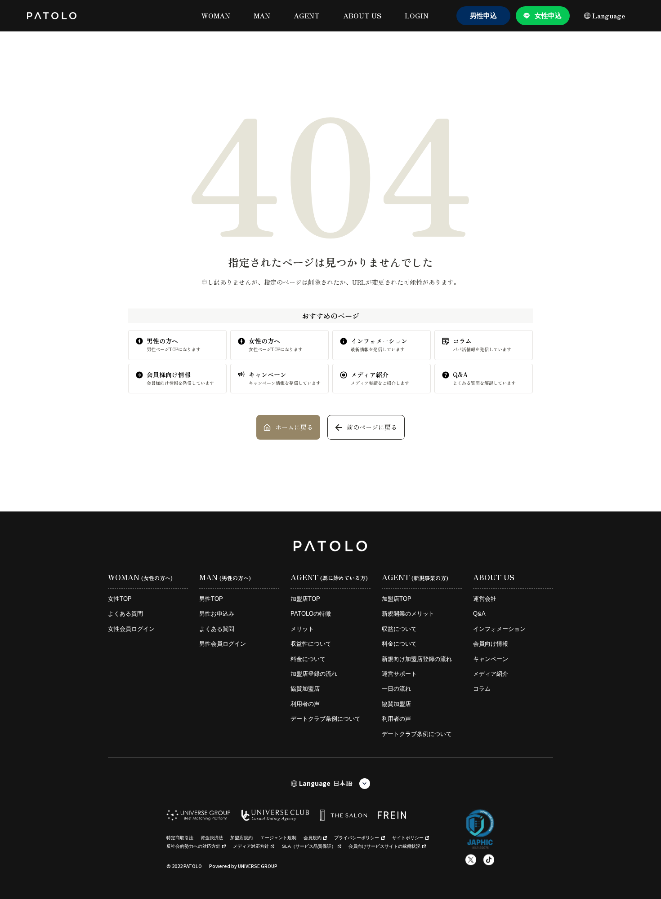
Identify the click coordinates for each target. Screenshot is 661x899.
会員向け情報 (490, 644)
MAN (262, 15)
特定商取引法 (179, 837)
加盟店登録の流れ (313, 674)
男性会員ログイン (222, 644)
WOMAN (215, 15)
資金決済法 (212, 837)
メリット (302, 629)
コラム (482, 689)
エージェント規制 (278, 837)
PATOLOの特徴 (310, 614)
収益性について (310, 644)
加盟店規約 (241, 837)
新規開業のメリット (408, 614)
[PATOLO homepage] (51, 15)
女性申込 (548, 15)
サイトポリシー (408, 837)
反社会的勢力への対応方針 (193, 846)
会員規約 (313, 837)
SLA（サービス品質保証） (309, 846)
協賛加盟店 (305, 689)
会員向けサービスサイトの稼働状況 (384, 846)
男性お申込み (216, 614)
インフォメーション (499, 629)
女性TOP (120, 599)
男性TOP (211, 599)
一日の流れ (396, 689)
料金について (308, 659)
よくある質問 (125, 614)
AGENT (307, 15)
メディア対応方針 (251, 846)
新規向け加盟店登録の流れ (417, 659)
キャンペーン (490, 659)
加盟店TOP (305, 599)
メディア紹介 (490, 674)
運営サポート (399, 674)
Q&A (479, 614)
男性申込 (483, 15)
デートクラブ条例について (325, 719)
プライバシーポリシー (356, 837)
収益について (399, 629)
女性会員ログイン (131, 629)
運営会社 (484, 599)
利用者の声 (305, 704)
